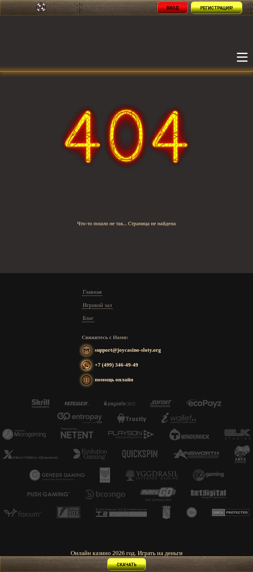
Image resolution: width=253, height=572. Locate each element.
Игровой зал (97, 305)
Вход (173, 8)
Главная (92, 292)
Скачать (127, 564)
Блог (88, 318)
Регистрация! (216, 8)
